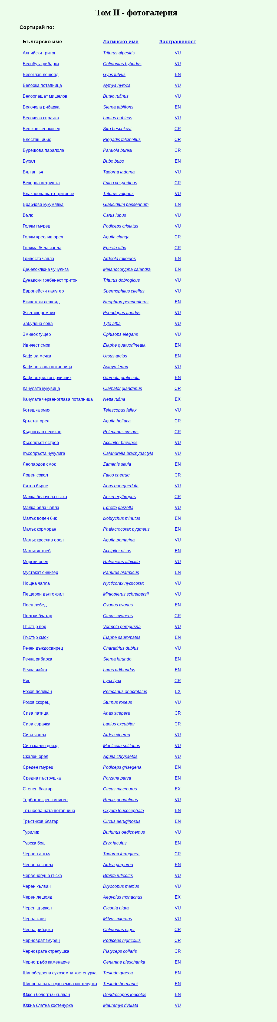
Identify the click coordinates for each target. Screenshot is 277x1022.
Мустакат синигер (40, 572)
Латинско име (120, 41)
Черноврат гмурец (41, 940)
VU (178, 53)
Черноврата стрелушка (46, 951)
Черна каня (34, 918)
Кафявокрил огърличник (47, 377)
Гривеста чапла (38, 258)
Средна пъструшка (42, 778)
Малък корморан (39, 529)
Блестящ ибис (37, 139)
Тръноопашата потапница (49, 810)
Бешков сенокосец (41, 128)
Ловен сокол (35, 475)
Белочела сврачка (41, 118)
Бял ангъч (33, 172)
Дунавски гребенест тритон (50, 280)
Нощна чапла (36, 583)
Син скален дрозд (40, 745)
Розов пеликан (37, 691)
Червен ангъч (36, 854)
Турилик (31, 832)
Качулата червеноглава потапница (58, 399)
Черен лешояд (37, 897)
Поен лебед (35, 605)
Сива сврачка (36, 724)
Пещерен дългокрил (43, 594)
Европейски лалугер (43, 291)
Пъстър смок (35, 637)
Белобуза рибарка (41, 63)
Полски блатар (37, 615)
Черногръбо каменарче (46, 962)
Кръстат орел (36, 421)
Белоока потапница (42, 85)
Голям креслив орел (43, 237)
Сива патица (35, 713)
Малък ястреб (37, 550)
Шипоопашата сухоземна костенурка (60, 983)
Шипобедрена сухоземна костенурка (60, 973)
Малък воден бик (40, 518)
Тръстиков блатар (40, 821)
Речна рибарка (37, 659)
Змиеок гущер (37, 334)
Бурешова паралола (43, 150)
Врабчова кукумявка (43, 204)
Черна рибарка (38, 929)
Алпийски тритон (40, 53)
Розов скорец (36, 702)
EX (178, 399)
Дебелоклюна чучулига (46, 269)
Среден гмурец (38, 767)
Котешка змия (37, 410)
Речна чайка (35, 670)
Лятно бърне (35, 486)
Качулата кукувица (41, 388)
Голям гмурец (36, 226)
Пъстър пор (34, 626)
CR (177, 128)
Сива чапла (34, 734)
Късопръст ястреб (41, 442)
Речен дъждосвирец (43, 648)
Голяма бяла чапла (42, 247)
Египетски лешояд (41, 302)
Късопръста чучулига (44, 453)
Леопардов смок (39, 464)
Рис (26, 680)
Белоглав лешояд (40, 74)
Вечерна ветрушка (41, 182)
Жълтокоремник (39, 312)
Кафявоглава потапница (47, 366)
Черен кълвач (37, 886)
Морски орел (35, 561)
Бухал (29, 161)
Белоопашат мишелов (45, 96)
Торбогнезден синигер (45, 799)
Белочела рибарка (41, 107)
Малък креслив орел (43, 540)
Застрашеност (177, 41)
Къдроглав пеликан (42, 431)
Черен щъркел (37, 908)
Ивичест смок (36, 345)
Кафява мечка (37, 356)
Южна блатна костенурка (48, 1005)
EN (178, 74)
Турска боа (34, 843)
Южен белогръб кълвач (46, 994)
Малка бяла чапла (41, 507)
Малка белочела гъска (45, 496)
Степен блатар (37, 789)
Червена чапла (38, 864)
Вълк (28, 215)
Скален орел (35, 756)
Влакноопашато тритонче (48, 193)
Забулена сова (38, 323)
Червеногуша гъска (42, 875)
